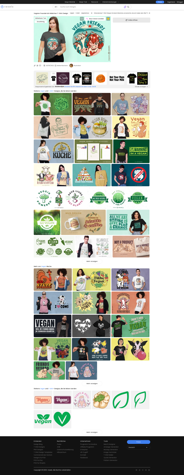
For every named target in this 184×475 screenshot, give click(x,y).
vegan (72, 13)
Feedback (84, 458)
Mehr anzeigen (92, 261)
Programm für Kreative (88, 444)
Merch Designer (109, 444)
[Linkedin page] (149, 470)
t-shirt (77, 13)
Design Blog (38, 444)
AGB (58, 447)
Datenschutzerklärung (65, 449)
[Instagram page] (136, 470)
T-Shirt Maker (108, 455)
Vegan (43, 266)
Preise (59, 444)
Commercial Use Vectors (43, 455)
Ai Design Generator (111, 447)
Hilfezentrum (61, 452)
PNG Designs (38, 449)
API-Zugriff (84, 452)
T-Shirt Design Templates (43, 452)
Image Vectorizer (110, 452)
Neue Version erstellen (96, 19)
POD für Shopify (39, 463)
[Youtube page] (146, 470)
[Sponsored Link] (42, 78)
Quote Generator (110, 458)
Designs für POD (40, 458)
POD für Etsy (38, 460)
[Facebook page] (139, 470)
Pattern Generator (110, 460)
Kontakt (83, 455)
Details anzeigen (140, 87)
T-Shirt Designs (39, 447)
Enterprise (84, 449)
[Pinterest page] (143, 470)
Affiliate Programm (87, 447)
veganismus (85, 13)
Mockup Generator (111, 449)
